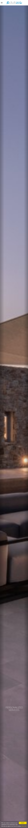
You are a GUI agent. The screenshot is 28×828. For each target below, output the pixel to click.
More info (24, 826)
